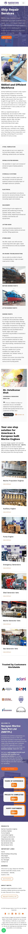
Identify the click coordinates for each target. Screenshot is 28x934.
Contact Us (4, 861)
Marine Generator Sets (8, 841)
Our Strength (5, 860)
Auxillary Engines (6, 831)
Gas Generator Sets (7, 843)
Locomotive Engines (7, 835)
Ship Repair (4, 855)
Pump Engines (5, 833)
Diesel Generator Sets (7, 839)
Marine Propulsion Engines (9, 829)
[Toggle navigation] (23, 3)
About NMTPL (5, 857)
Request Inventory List (9, 896)
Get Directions (7, 879)
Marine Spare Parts (7, 845)
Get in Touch (6, 37)
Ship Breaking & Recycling (9, 854)
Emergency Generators (8, 837)
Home (3, 852)
